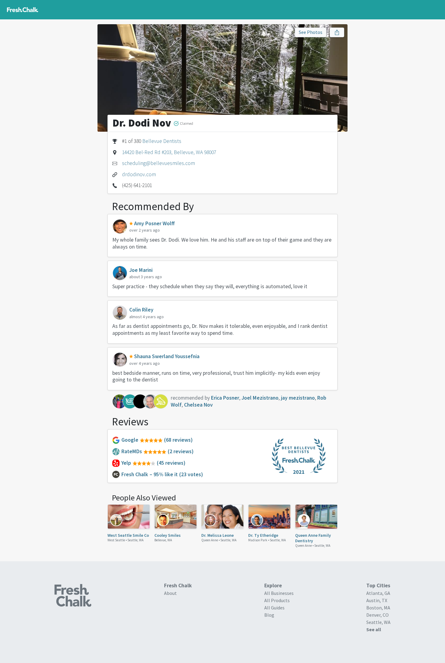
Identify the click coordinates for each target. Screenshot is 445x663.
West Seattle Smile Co (128, 535)
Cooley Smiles (167, 535)
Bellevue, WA (163, 540)
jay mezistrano (298, 397)
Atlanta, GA (378, 593)
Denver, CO (377, 615)
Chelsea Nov (198, 404)
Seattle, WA (135, 540)
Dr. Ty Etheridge (263, 535)
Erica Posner (225, 397)
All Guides (274, 608)
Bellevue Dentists (161, 141)
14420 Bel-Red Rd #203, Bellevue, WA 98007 (169, 152)
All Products (277, 600)
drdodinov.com (139, 174)
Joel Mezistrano (260, 397)
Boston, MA (378, 608)
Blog (269, 615)
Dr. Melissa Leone (217, 535)
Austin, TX (376, 600)
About (170, 593)
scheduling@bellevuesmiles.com (158, 163)
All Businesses (279, 593)
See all (373, 629)
